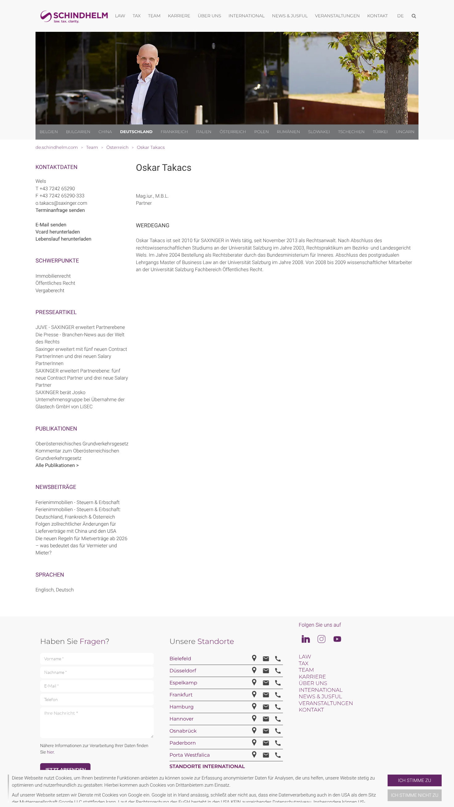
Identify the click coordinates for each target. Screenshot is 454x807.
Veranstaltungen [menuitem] (337, 16)
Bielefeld (180, 659)
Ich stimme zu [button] (414, 780)
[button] (385, 788)
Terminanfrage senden (60, 210)
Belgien (49, 131)
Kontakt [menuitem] (377, 16)
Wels (41, 181)
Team (306, 670)
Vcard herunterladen (58, 232)
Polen (261, 131)
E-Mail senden (51, 225)
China (105, 131)
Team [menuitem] (154, 16)
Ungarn (405, 131)
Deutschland (136, 131)
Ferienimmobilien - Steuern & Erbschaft (78, 502)
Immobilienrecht (53, 276)
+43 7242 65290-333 (62, 196)
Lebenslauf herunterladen (63, 239)
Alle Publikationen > (57, 465)
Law (305, 657)
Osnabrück (183, 731)
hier (50, 752)
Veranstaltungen (326, 703)
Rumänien (288, 131)
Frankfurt (181, 695)
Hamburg (182, 707)
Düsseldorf (183, 671)
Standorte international (207, 767)
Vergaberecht (50, 290)
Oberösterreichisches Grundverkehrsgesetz (82, 444)
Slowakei (319, 131)
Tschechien (351, 131)
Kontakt (311, 710)
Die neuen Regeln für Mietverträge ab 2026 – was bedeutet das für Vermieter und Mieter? (81, 546)
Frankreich (174, 131)
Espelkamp (183, 683)
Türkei (380, 131)
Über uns (313, 683)
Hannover (182, 719)
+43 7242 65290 (57, 188)
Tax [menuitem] (136, 16)
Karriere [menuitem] (179, 16)
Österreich (233, 131)
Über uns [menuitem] (209, 16)
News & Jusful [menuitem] (290, 16)
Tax (303, 664)
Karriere (312, 677)
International (321, 690)
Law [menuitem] (120, 16)
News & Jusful (320, 697)
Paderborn (183, 743)
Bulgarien (78, 131)
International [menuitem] (247, 16)
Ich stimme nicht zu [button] (415, 795)
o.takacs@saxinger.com (61, 203)
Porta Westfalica (190, 755)
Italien (204, 131)
